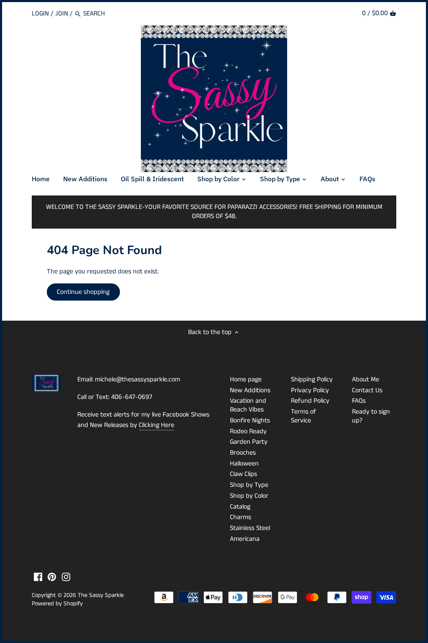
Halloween (244, 463)
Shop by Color (249, 496)
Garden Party (249, 442)
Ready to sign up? (371, 416)
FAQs (359, 401)
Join (61, 13)
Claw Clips (243, 474)
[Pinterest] (52, 576)
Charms (240, 517)
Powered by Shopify (57, 603)
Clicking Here (156, 425)
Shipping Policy (312, 379)
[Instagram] (66, 576)
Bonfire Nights (250, 420)
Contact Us (367, 390)
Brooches (243, 453)
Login (40, 13)
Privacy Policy (310, 390)
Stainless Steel (250, 528)
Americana (245, 539)
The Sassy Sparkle (101, 595)
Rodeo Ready (248, 431)
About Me (365, 379)
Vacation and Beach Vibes (248, 405)
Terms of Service (303, 416)
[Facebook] (38, 576)
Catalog (240, 507)
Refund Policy (310, 401)
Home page (246, 379)
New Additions (250, 390)
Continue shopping (83, 292)
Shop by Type (249, 485)
